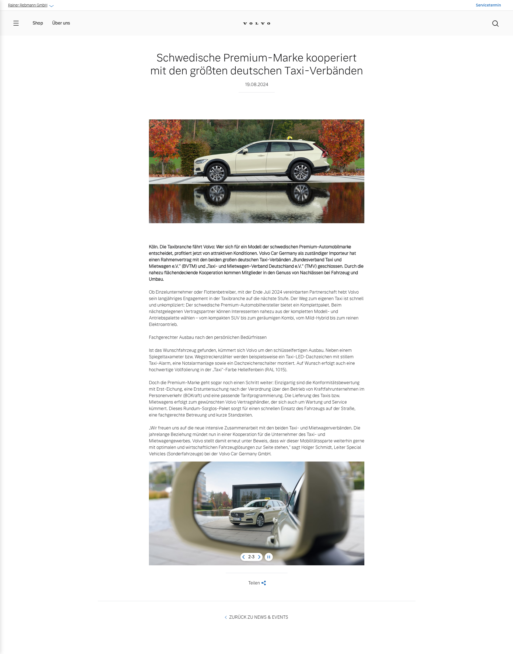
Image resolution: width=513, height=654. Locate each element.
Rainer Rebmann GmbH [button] (27, 5)
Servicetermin (488, 5)
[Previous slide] (243, 557)
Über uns (61, 23)
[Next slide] (259, 557)
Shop (38, 23)
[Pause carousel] (269, 557)
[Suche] (495, 23)
